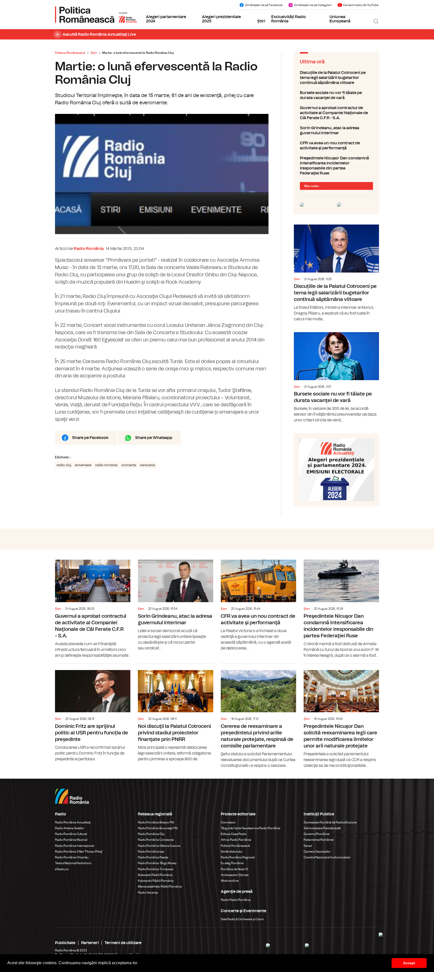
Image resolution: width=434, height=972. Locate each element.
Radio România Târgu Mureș (157, 863)
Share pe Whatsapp (153, 438)
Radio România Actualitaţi (73, 822)
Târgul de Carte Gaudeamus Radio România (250, 828)
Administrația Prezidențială (322, 828)
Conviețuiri (228, 822)
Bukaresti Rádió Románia (155, 874)
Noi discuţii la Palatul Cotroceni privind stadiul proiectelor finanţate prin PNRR (175, 713)
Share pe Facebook (90, 438)
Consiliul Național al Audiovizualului (327, 857)
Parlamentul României (319, 839)
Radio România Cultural (71, 833)
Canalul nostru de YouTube (360, 5)
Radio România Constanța (156, 839)
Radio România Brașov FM (156, 822)
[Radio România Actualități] (96, 14)
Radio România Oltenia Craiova (159, 845)
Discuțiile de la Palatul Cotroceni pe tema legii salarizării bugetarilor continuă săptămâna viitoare (336, 78)
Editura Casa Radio (234, 833)
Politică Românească (235, 845)
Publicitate (65, 943)
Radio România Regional (237, 857)
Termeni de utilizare (122, 943)
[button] (139, 963)
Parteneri (90, 943)
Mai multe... (312, 186)
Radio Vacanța (148, 892)
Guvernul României (317, 833)
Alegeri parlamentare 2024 (166, 19)
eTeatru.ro (62, 869)
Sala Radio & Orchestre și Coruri (242, 919)
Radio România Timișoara (155, 869)
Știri (261, 21)
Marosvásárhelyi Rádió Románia (160, 886)
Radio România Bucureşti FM (158, 828)
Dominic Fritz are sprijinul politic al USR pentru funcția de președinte (92, 713)
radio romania (106, 465)
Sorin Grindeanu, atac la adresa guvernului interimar (336, 130)
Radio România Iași (151, 851)
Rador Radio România (236, 899)
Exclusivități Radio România (288, 19)
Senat (308, 845)
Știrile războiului (231, 851)
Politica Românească (70, 52)
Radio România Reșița (153, 857)
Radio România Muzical (71, 839)
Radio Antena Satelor (69, 828)
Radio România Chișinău (72, 857)
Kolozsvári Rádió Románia (156, 880)
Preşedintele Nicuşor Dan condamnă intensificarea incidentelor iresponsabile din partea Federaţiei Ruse (336, 165)
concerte (128, 465)
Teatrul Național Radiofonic (73, 863)
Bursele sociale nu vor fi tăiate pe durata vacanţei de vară (336, 95)
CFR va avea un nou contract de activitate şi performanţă (336, 145)
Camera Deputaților (317, 851)
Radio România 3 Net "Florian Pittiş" (79, 851)
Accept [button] (409, 963)
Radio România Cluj (151, 833)
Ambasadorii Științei (235, 874)
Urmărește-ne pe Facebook (264, 5)
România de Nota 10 (234, 869)
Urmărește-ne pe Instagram (313, 5)
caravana (147, 465)
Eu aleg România (232, 863)
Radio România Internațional (74, 845)
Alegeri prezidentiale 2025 (221, 19)
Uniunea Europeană (340, 19)
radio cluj (64, 465)
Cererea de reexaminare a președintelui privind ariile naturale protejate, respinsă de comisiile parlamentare (258, 716)
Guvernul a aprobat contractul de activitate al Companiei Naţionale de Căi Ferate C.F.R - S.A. (336, 113)
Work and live (230, 880)
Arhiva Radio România (236, 839)
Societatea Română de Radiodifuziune (330, 822)
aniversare (83, 465)
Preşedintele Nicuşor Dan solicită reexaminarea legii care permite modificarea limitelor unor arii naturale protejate (341, 716)
